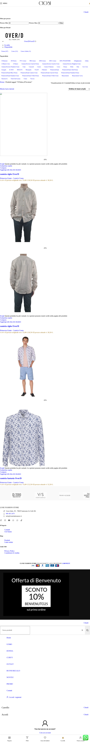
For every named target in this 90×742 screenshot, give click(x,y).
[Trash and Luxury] (55, 495)
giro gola (85, 67)
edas (78, 67)
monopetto (28, 70)
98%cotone (33, 61)
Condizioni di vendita (11, 553)
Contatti (7, 530)
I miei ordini (8, 542)
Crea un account (45, 733)
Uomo (14, 51)
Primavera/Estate (54, 70)
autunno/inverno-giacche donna (30, 64)
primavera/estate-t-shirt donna (30, 76)
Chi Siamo (8, 532)
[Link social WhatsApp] (13, 520)
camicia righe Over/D (9, 174)
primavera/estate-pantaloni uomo (10, 76)
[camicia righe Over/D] (23, 155)
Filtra (61, 23)
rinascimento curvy (77, 76)
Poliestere (44, 70)
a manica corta (5, 64)
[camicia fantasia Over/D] (23, 396)
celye (24, 67)
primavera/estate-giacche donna (49, 73)
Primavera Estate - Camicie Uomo (12, 178)
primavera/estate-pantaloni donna (70, 73)
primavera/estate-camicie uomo (29, 73)
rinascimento (65, 76)
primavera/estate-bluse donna (9, 73)
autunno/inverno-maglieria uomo (72, 64)
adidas (87, 61)
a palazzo (15, 64)
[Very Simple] (31, 495)
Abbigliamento (78, 61)
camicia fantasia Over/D (11, 478)
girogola (3, 70)
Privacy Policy (9, 551)
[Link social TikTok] (21, 520)
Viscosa (32, 78)
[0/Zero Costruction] (7, 495)
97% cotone (23, 61)
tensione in (4, 78)
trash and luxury (15, 78)
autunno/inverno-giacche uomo (50, 64)
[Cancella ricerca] (83, 630)
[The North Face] (79, 495)
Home (2, 82)
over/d (37, 70)
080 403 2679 (10, 513)
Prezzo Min (4, 23)
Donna (4, 51)
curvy (58, 67)
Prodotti (7, 540)
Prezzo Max (33, 23)
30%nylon (13, 61)
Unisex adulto (26, 51)
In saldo (7, 45)
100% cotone (52, 61)
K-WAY (11, 70)
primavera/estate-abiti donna (70, 70)
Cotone (39, 67)
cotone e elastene (49, 67)
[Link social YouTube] (9, 520)
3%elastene (4, 61)
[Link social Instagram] (5, 520)
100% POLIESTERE (65, 61)
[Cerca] (87, 630)
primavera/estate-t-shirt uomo (50, 76)
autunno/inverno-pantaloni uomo (10, 67)
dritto (71, 67)
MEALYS (19, 70)
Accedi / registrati (15, 697)
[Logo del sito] (45, 5)
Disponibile (8, 47)
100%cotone (42, 61)
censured (31, 67)
